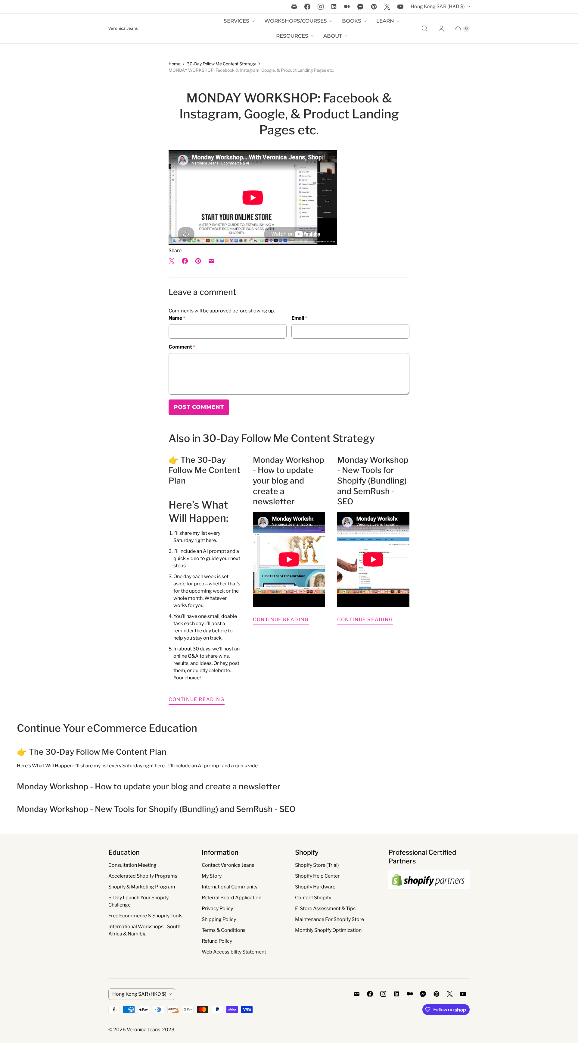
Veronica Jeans (143, 1029)
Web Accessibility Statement (234, 952)
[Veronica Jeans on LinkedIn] (333, 6)
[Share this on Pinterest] (198, 261)
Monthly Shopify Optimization (328, 930)
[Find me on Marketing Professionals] (429, 895)
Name (177, 318)
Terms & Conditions (223, 930)
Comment (182, 347)
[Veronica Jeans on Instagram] (320, 6)
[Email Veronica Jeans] (294, 6)
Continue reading (197, 699)
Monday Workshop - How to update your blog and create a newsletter (288, 481)
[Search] (424, 28)
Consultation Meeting (132, 865)
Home (174, 63)
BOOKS (351, 21)
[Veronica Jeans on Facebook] (307, 6)
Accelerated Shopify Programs (142, 876)
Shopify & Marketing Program (141, 887)
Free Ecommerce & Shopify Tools (145, 916)
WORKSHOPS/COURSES (295, 21)
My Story (212, 876)
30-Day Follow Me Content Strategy (221, 63)
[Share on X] (173, 261)
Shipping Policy (219, 919)
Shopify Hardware (315, 887)
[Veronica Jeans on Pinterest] (374, 6)
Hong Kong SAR (438, 6)
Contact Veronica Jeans (228, 865)
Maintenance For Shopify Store (329, 919)
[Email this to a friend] (211, 261)
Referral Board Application (231, 897)
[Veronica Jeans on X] (387, 6)
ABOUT (332, 36)
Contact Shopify (313, 897)
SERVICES (236, 21)
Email (299, 318)
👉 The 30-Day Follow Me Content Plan (204, 470)
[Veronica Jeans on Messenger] (360, 6)
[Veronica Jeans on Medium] (347, 6)
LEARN (385, 21)
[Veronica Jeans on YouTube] (400, 6)
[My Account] (441, 28)
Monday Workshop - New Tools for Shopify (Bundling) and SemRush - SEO (373, 481)
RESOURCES (292, 36)
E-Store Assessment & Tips (325, 908)
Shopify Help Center (317, 876)
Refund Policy (217, 941)
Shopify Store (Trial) (317, 865)
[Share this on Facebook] (184, 261)
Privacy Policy (217, 908)
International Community (229, 887)
